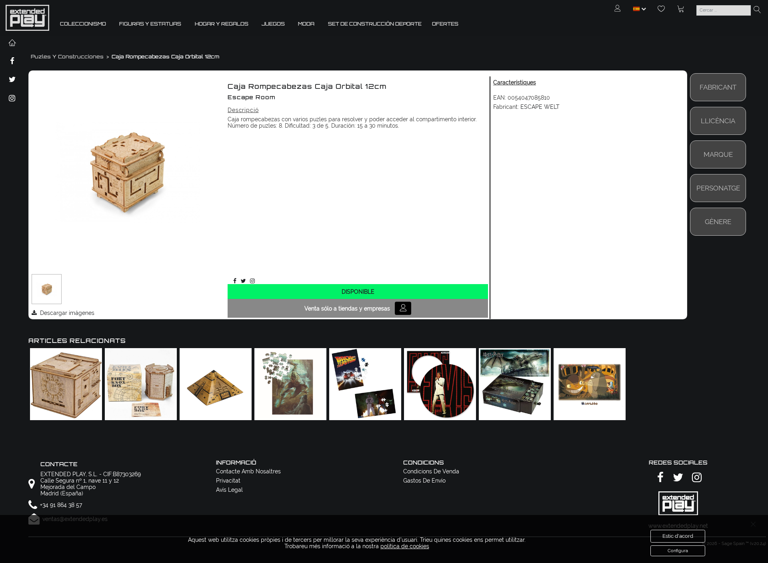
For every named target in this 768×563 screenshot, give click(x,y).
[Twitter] (242, 281)
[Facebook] (233, 281)
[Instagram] (251, 281)
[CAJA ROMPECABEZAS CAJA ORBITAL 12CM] (47, 289)
